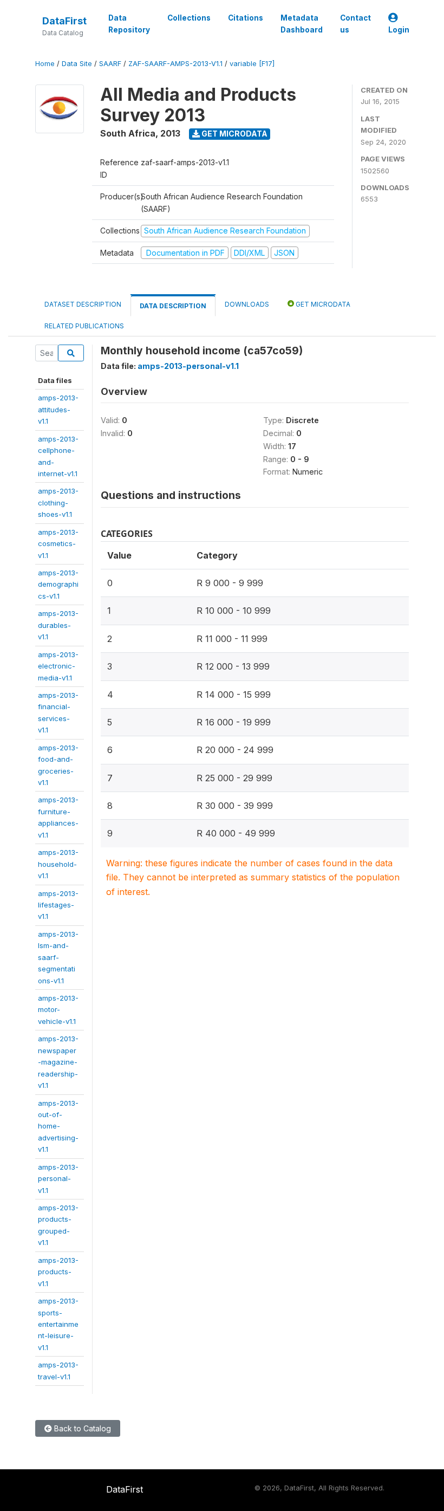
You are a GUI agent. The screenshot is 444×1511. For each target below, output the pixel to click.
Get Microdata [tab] (322, 304)
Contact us (355, 24)
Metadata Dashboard (301, 24)
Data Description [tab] (173, 306)
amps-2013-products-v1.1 (58, 1272)
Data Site (77, 64)
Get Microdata (233, 133)
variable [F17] (252, 64)
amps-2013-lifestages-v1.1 (58, 905)
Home (45, 64)
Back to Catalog (81, 1428)
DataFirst (64, 21)
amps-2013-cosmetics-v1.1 (58, 544)
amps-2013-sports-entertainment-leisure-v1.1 (58, 1324)
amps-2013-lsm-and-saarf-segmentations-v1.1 (58, 957)
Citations (245, 18)
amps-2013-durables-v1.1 (58, 625)
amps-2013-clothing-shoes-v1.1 (58, 502)
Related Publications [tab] (84, 326)
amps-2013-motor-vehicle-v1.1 (58, 1010)
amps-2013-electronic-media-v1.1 (58, 666)
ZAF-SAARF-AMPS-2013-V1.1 (175, 64)
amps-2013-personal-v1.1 (58, 1179)
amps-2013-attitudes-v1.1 (58, 409)
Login (398, 29)
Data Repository (129, 24)
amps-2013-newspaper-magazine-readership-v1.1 (58, 1062)
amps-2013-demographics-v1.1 (58, 584)
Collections (189, 18)
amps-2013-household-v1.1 (58, 864)
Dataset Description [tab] (82, 304)
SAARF (110, 64)
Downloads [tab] (247, 304)
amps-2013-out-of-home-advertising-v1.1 (58, 1126)
